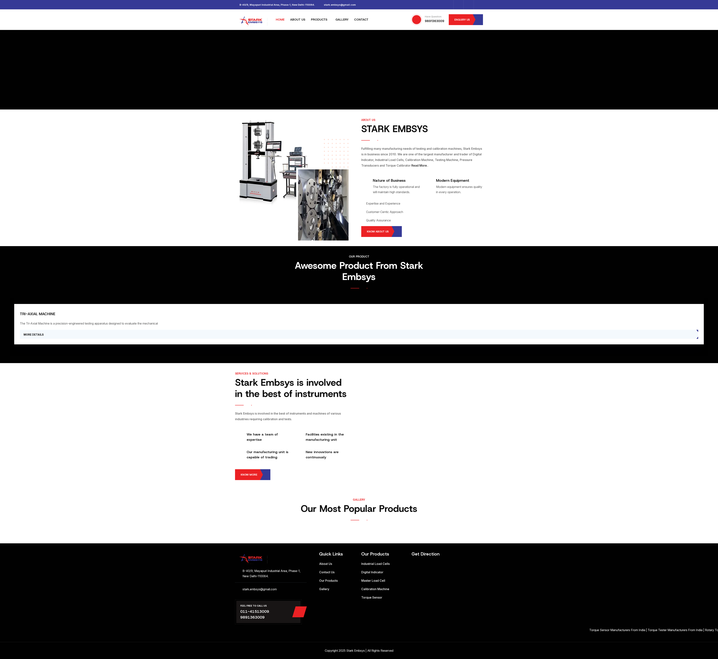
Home (280, 20)
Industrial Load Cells (375, 564)
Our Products (328, 580)
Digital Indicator (372, 572)
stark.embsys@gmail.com (340, 4)
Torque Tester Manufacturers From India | (645, 630)
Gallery (342, 20)
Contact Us (327, 572)
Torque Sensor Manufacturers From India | (588, 630)
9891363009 (434, 21)
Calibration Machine (375, 589)
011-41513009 (254, 611)
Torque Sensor (371, 597)
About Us (325, 564)
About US (297, 20)
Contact (361, 20)
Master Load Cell (373, 580)
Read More (419, 165)
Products (319, 20)
